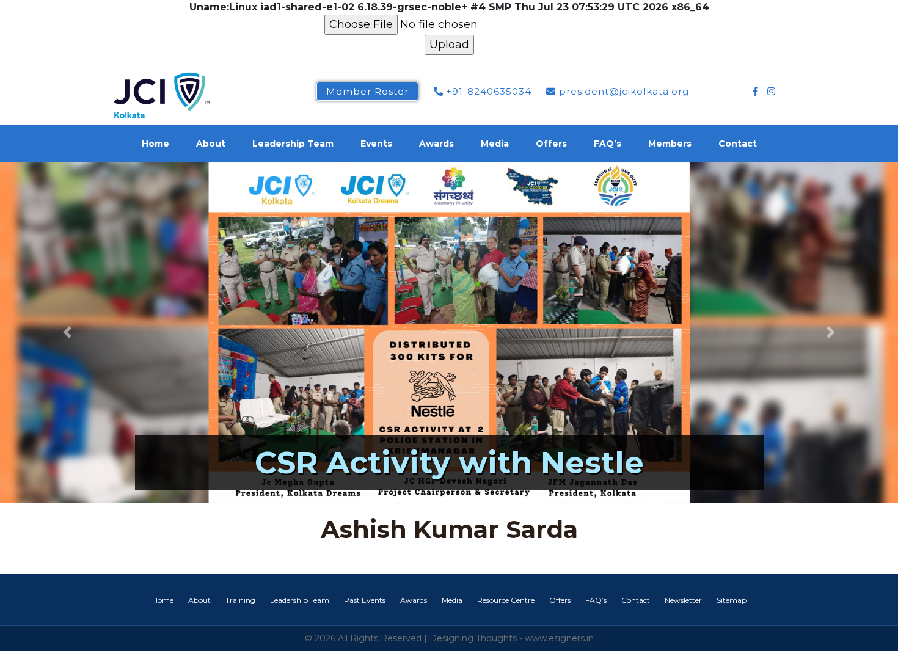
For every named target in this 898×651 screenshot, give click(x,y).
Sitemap (732, 600)
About (210, 143)
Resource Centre (506, 600)
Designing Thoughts (473, 638)
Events (376, 143)
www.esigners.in (559, 638)
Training (240, 600)
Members (670, 143)
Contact (737, 143)
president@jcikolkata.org (622, 91)
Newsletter (683, 600)
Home (155, 143)
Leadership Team (293, 143)
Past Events (364, 600)
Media (495, 143)
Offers (551, 143)
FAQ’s (607, 143)
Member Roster (367, 91)
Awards (436, 143)
